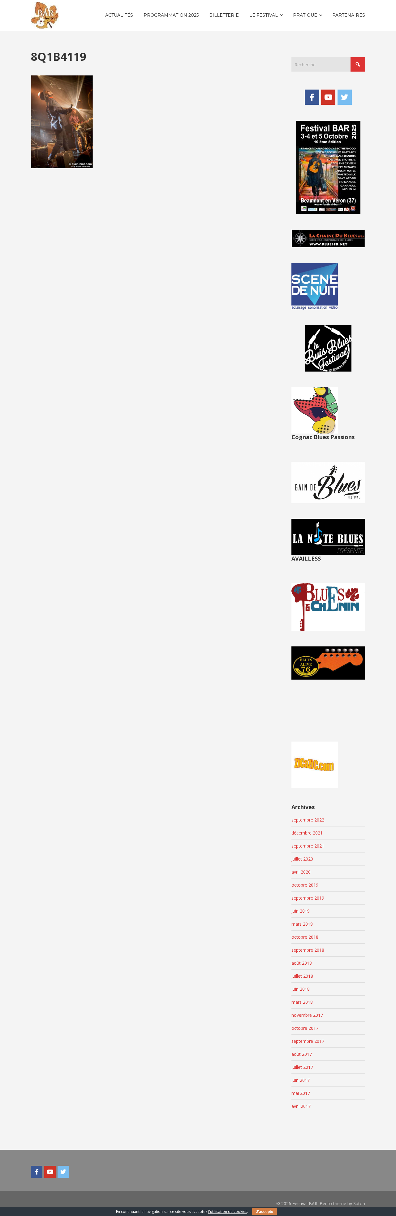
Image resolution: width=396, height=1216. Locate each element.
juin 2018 (300, 989)
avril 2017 (301, 1106)
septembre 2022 (307, 820)
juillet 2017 (302, 1067)
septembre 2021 (307, 846)
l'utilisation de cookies (227, 1211)
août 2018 (301, 963)
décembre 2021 (307, 833)
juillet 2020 (302, 859)
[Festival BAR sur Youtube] (328, 97)
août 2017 (301, 1054)
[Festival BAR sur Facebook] (312, 97)
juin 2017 (300, 1080)
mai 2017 (300, 1093)
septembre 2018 (307, 950)
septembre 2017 (307, 1041)
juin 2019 (300, 911)
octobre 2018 (304, 937)
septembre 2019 (307, 898)
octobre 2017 (304, 1028)
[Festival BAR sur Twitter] (345, 97)
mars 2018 (302, 1002)
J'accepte (264, 1211)
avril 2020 (301, 872)
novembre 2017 (307, 1015)
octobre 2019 (304, 885)
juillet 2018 (302, 976)
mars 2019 (302, 924)
